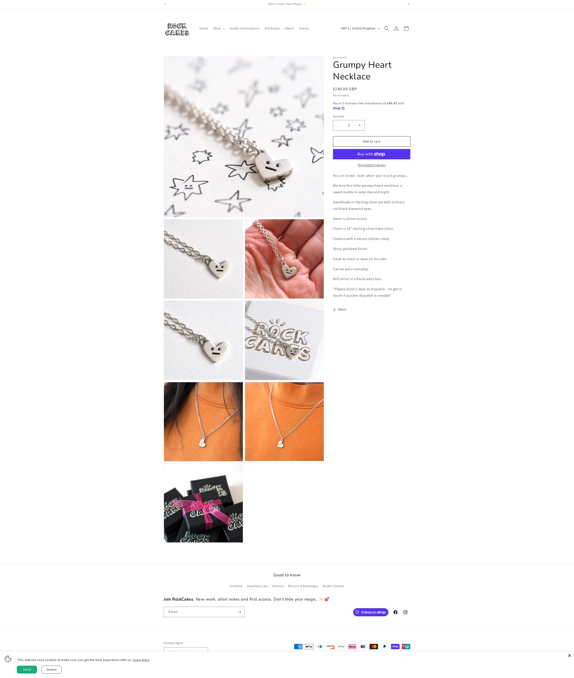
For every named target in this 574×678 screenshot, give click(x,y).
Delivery (278, 586)
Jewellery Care (257, 586)
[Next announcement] (409, 4)
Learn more (141, 660)
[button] (219, 28)
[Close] (569, 655)
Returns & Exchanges (303, 586)
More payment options (371, 165)
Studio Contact (333, 586)
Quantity (338, 116)
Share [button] (342, 309)
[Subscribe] (239, 612)
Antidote (236, 586)
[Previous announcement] (165, 4)
